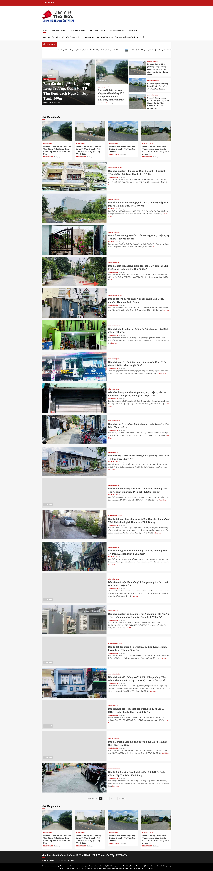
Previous (91, 798)
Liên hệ (132, 31)
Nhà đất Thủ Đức (48, 102)
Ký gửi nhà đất (96, 31)
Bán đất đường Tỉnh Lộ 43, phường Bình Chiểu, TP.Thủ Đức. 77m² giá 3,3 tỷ (74, 746)
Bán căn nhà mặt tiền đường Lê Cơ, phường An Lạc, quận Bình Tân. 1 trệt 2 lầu (74, 588)
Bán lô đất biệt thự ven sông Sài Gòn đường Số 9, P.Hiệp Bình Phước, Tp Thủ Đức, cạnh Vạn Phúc (112, 72)
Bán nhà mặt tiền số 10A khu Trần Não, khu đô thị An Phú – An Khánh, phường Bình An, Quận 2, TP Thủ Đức (74, 619)
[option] (68, 82)
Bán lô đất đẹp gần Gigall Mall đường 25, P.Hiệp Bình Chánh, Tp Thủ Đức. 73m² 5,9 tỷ (74, 778)
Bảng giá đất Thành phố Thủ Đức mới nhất (61, 37)
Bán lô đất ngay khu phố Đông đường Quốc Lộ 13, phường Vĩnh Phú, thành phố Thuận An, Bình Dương (74, 524)
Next (123, 798)
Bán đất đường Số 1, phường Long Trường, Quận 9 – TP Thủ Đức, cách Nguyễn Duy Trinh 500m (137, 68)
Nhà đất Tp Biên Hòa (115, 643)
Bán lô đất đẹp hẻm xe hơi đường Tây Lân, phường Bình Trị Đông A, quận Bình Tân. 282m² (74, 556)
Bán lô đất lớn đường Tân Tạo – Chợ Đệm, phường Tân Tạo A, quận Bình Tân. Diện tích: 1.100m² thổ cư (74, 493)
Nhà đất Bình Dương (115, 515)
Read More (111, 185)
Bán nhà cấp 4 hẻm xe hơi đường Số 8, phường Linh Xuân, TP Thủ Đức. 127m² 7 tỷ (74, 461)
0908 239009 (49, 860)
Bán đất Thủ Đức (78, 31)
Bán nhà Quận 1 (113, 359)
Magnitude (139, 868)
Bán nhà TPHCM (116, 31)
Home (45, 31)
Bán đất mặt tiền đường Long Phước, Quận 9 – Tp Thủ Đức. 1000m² (89, 50)
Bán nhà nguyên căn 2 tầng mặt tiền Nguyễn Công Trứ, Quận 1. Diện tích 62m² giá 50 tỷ (74, 366)
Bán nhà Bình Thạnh (115, 167)
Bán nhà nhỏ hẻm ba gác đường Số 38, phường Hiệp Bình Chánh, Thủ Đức (74, 335)
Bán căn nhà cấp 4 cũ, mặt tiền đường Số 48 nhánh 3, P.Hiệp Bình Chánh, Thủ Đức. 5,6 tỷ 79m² (74, 714)
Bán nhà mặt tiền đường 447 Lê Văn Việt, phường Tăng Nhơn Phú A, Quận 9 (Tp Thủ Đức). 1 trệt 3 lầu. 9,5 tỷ (74, 683)
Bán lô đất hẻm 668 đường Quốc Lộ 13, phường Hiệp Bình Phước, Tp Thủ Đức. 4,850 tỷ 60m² (74, 208)
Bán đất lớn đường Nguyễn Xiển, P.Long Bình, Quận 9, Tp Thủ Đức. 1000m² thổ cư (74, 240)
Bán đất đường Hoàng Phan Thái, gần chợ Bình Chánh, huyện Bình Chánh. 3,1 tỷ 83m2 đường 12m (156, 50)
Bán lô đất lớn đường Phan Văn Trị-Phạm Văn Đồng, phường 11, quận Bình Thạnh (74, 303)
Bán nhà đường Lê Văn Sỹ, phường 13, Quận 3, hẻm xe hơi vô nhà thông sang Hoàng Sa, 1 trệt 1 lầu (74, 398)
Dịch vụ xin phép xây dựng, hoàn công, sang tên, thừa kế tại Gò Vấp (115, 37)
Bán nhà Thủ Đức (59, 31)
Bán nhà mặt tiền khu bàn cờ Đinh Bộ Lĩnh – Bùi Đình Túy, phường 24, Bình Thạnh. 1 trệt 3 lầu (74, 176)
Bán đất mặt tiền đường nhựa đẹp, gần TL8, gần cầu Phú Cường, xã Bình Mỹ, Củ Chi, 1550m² (74, 271)
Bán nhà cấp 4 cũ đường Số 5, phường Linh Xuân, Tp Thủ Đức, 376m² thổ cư (74, 429)
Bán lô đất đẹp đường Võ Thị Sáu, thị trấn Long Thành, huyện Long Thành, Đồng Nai (74, 651)
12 (119, 798)
